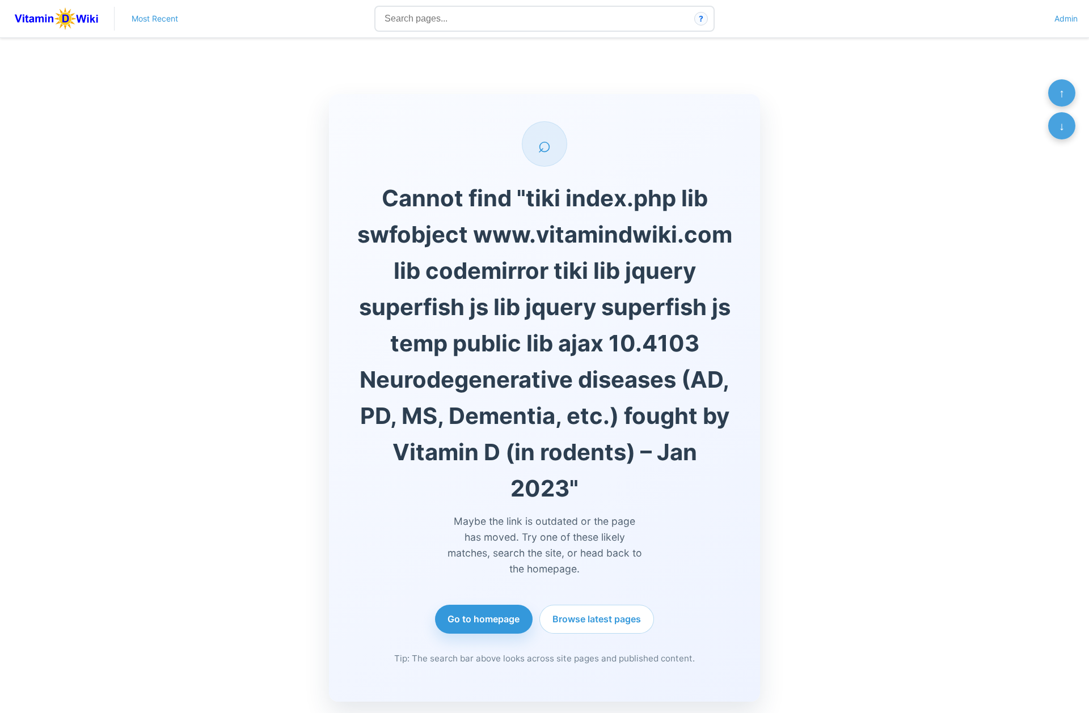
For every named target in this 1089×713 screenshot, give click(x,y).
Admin (1066, 18)
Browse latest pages (596, 619)
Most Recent (155, 18)
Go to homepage (484, 619)
